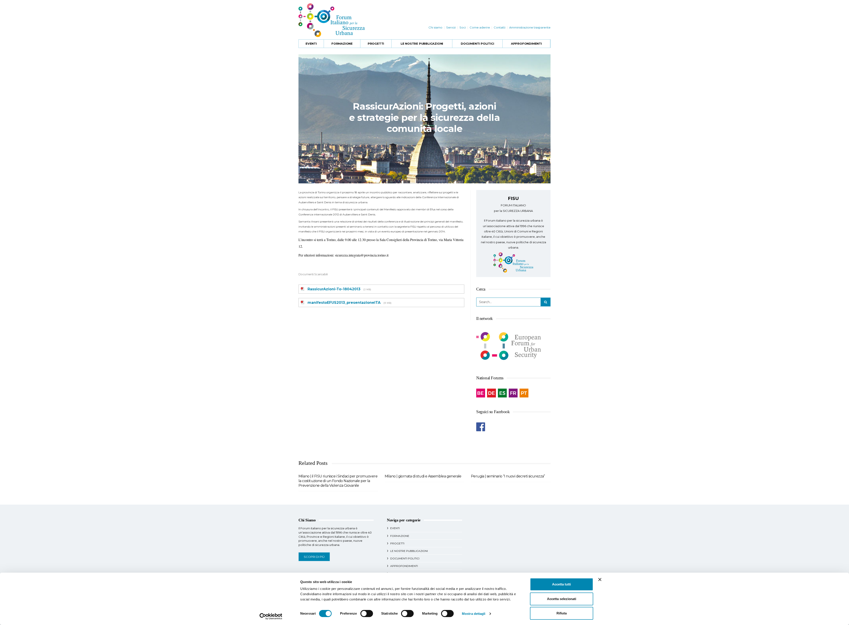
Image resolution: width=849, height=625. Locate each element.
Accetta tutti (561, 584)
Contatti (499, 27)
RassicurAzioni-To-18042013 (334, 289)
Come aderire (480, 27)
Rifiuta (561, 613)
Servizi (451, 27)
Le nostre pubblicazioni (422, 43)
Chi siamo (435, 27)
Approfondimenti (526, 43)
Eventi (311, 43)
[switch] (366, 613)
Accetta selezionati (561, 599)
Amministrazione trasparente (530, 27)
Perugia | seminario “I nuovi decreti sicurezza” (508, 476)
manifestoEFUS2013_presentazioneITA (344, 302)
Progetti (376, 43)
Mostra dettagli (474, 614)
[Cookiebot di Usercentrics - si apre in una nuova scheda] (271, 616)
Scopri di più (314, 557)
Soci (462, 27)
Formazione (342, 43)
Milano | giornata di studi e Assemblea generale (423, 476)
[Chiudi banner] (599, 579)
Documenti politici (477, 43)
